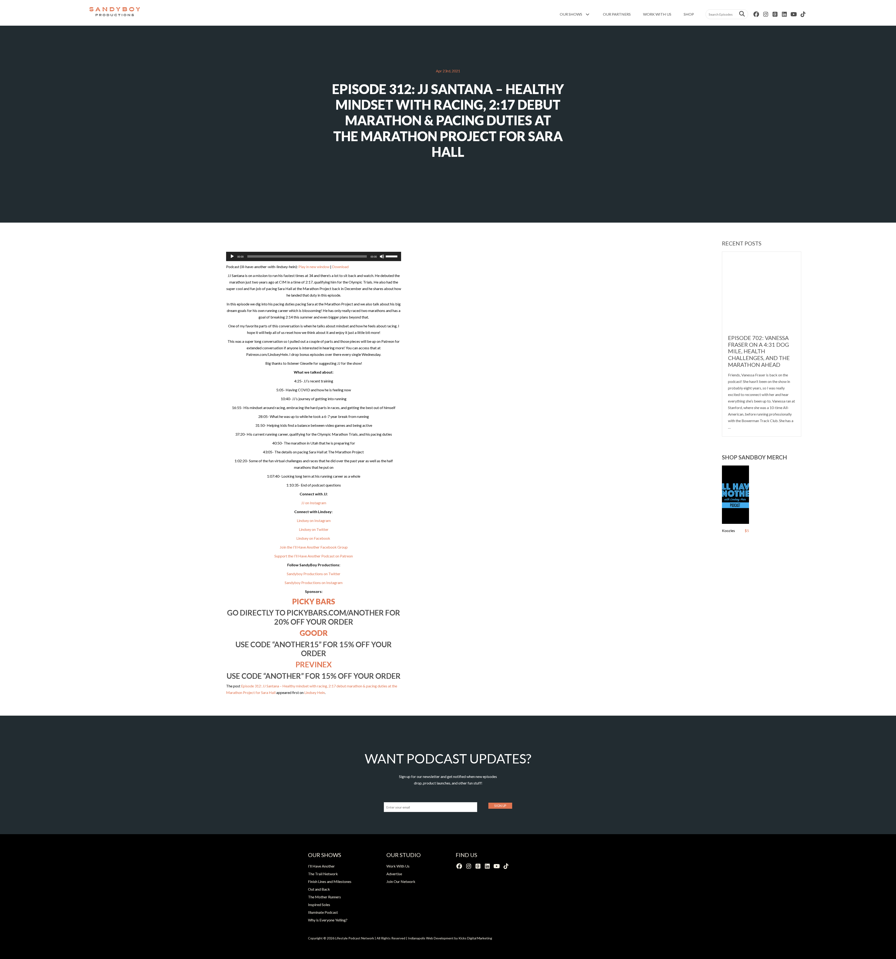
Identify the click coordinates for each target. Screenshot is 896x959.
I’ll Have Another (321, 866)
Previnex (314, 664)
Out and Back (319, 889)
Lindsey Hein (314, 692)
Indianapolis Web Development (431, 938)
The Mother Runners (324, 897)
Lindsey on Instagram (314, 520)
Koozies (728, 530)
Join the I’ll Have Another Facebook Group (314, 547)
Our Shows (571, 14)
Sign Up (500, 806)
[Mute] (382, 256)
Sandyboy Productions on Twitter (313, 573)
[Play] (232, 256)
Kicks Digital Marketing (475, 938)
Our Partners (617, 14)
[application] (313, 256)
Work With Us (657, 14)
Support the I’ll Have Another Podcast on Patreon (313, 556)
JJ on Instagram (313, 502)
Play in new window (313, 266)
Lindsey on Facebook (313, 538)
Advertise (394, 874)
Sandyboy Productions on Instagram (314, 582)
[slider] (392, 256)
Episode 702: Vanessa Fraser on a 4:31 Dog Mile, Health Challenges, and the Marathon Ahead (759, 351)
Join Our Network (400, 881)
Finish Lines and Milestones (329, 881)
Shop (689, 14)
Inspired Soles (319, 904)
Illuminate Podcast (323, 912)
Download (340, 266)
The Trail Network (323, 874)
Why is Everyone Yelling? (327, 920)
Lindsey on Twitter (314, 529)
